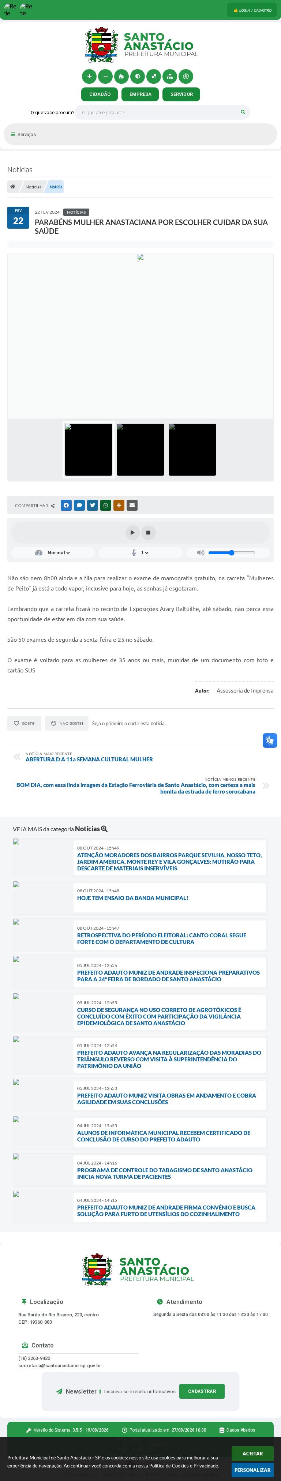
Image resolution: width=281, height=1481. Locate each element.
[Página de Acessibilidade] (186, 76)
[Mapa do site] (169, 76)
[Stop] (148, 532)
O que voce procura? (53, 112)
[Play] (132, 532)
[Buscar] (243, 112)
